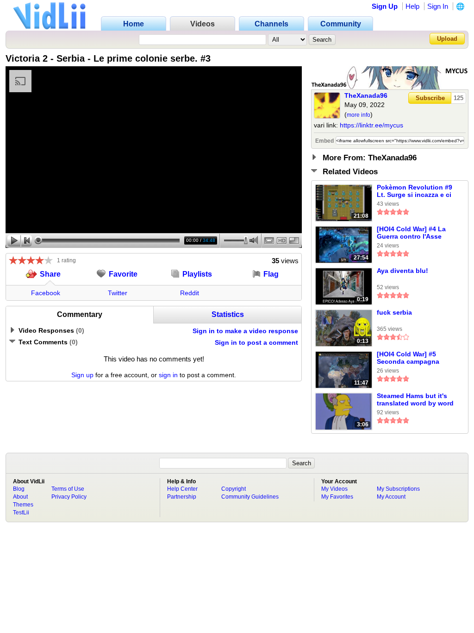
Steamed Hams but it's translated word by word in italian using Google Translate (415, 400)
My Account (391, 497)
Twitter (117, 293)
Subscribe (430, 98)
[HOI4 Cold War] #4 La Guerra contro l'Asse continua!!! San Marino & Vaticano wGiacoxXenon (413, 233)
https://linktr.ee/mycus (371, 125)
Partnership (181, 497)
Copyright (233, 489)
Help (412, 6)
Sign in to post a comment (256, 342)
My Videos (334, 489)
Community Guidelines (250, 497)
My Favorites (337, 497)
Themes (23, 504)
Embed (324, 141)
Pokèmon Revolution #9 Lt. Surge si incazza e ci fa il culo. (414, 191)
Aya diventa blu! (402, 270)
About (20, 497)
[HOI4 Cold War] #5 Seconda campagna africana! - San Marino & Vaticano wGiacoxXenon (415, 358)
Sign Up (385, 6)
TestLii (21, 512)
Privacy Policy (69, 497)
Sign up (82, 375)
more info (358, 115)
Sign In (437, 6)
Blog (19, 489)
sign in (168, 375)
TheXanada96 (365, 95)
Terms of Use (67, 489)
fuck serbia (394, 312)
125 (458, 98)
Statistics (228, 314)
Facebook (45, 293)
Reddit (189, 293)
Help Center (182, 489)
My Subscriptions (398, 489)
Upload (447, 38)
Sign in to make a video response (245, 331)
